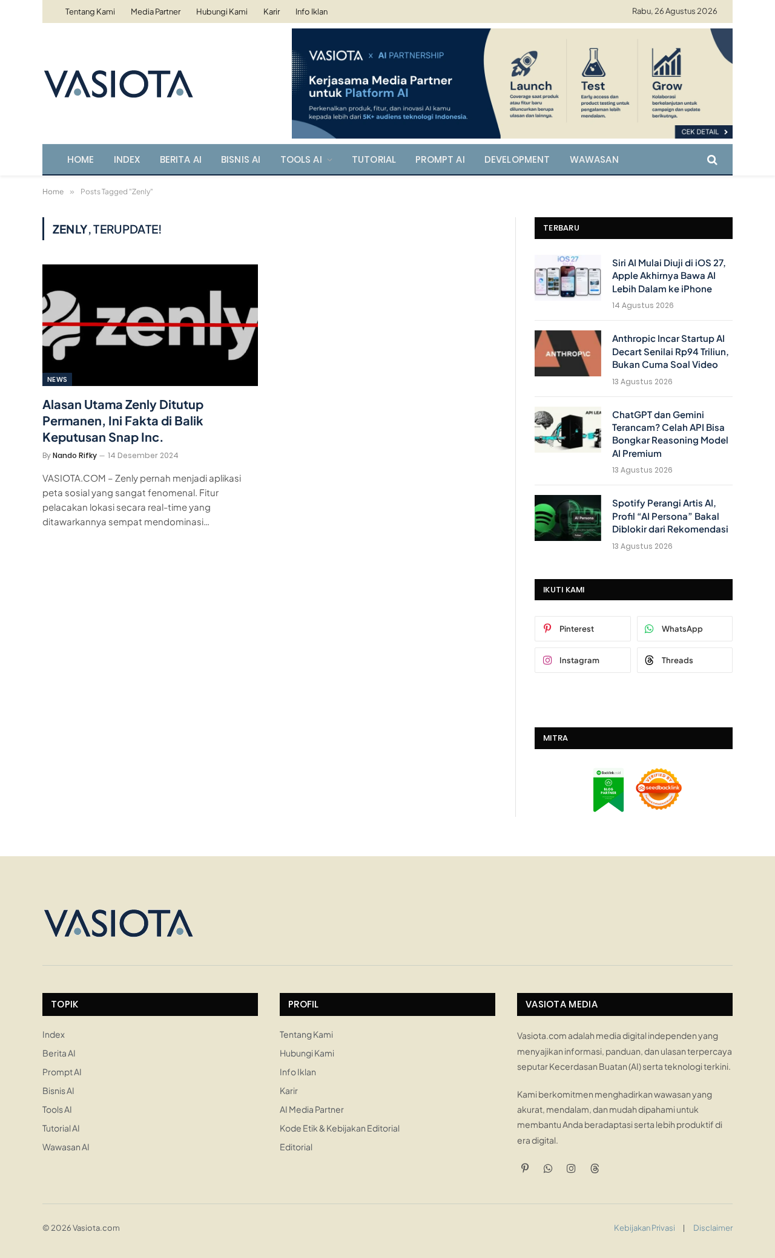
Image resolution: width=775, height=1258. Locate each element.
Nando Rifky (75, 455)
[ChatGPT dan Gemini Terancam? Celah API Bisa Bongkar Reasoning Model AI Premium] (568, 430)
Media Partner (155, 11)
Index (127, 159)
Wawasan (594, 159)
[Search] (711, 159)
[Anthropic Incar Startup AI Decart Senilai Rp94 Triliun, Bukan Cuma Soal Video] (568, 353)
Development (517, 159)
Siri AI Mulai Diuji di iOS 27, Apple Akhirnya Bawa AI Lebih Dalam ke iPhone (669, 275)
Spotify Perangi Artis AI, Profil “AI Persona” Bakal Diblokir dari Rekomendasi (670, 515)
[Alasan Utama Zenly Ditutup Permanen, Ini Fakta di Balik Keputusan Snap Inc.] (150, 324)
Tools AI (301, 159)
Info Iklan (311, 11)
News (57, 379)
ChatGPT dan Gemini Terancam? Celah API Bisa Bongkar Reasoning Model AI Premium (670, 433)
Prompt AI (440, 159)
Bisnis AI (241, 159)
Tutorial (374, 159)
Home (80, 159)
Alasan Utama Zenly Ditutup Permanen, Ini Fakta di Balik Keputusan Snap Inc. (122, 420)
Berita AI (181, 159)
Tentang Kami (90, 11)
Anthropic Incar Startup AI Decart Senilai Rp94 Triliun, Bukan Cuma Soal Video (670, 351)
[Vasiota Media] (118, 83)
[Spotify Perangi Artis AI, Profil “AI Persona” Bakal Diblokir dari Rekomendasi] (568, 518)
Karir (271, 11)
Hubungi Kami (222, 11)
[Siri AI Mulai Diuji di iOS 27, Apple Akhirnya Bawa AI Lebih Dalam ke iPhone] (568, 278)
